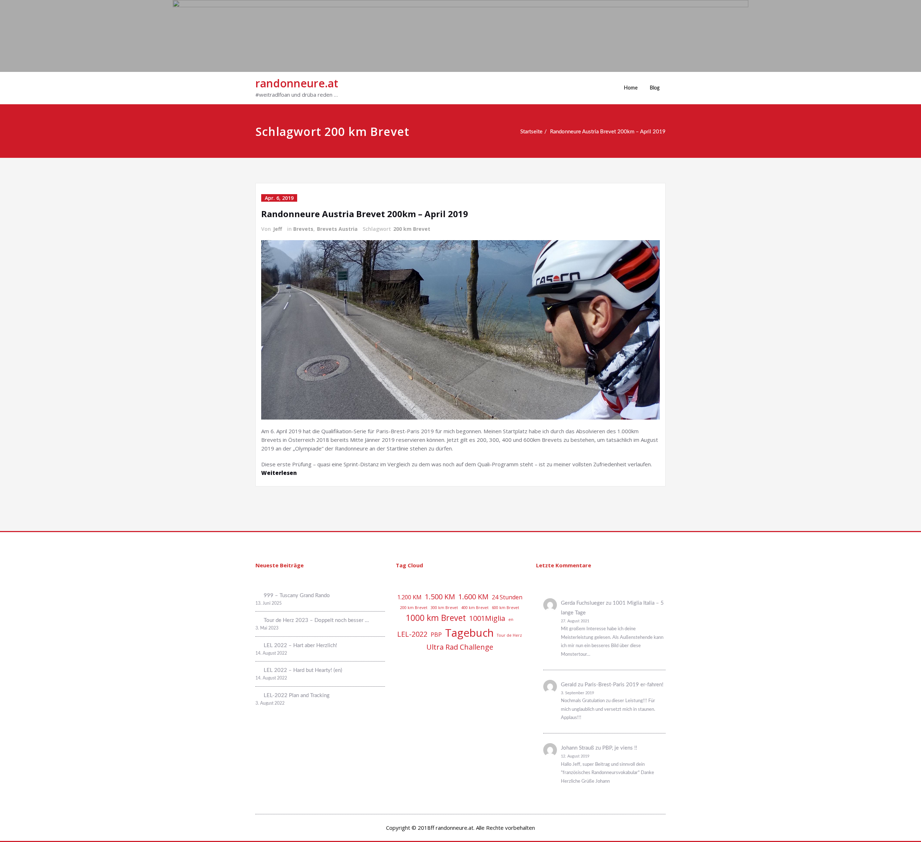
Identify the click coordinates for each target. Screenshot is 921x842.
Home (631, 88)
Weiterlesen (279, 472)
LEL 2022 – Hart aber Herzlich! (300, 645)
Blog (654, 88)
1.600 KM (473, 596)
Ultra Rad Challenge (459, 647)
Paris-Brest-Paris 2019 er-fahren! (624, 684)
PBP (436, 635)
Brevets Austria (337, 228)
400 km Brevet (475, 607)
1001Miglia (487, 618)
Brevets (303, 228)
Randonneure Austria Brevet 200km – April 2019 (608, 131)
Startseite (531, 131)
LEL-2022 (412, 634)
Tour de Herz (509, 635)
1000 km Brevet (436, 617)
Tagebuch (469, 633)
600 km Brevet (505, 607)
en (510, 619)
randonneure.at (296, 83)
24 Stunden (507, 597)
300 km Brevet (444, 607)
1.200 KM (409, 597)
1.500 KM (440, 596)
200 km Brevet (411, 228)
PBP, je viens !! (619, 748)
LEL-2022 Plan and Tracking (297, 695)
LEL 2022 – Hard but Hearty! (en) (303, 670)
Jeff (277, 228)
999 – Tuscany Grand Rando (297, 595)
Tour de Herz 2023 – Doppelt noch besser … (316, 620)
